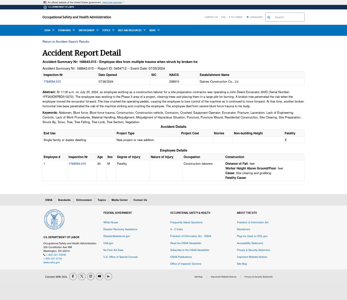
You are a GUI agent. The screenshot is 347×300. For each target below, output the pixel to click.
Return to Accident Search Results (65, 41)
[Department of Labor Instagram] (91, 276)
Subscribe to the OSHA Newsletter (189, 250)
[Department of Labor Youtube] (99, 276)
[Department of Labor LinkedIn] (108, 276)
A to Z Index (235, 17)
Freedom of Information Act (252, 222)
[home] (54, 219)
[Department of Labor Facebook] (73, 276)
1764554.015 (52, 81)
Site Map (242, 263)
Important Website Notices (252, 257)
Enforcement (84, 200)
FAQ (223, 17)
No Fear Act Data (113, 250)
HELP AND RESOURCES (130, 30)
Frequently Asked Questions (186, 222)
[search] (268, 17)
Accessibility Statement (250, 243)
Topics (102, 200)
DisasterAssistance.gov (116, 236)
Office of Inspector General (185, 263)
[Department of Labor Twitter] (82, 276)
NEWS (152, 30)
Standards (64, 200)
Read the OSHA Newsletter (185, 243)
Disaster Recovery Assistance (120, 229)
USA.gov (108, 243)
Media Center (120, 200)
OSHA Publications (181, 257)
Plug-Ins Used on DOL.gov (252, 236)
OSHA (47, 30)
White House (110, 222)
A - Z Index (176, 229)
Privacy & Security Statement (253, 250)
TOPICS (106, 30)
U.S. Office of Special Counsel (120, 257)
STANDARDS (64, 30)
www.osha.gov (51, 262)
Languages (256, 17)
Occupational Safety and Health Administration (76, 17)
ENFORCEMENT (87, 30)
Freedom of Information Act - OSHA (190, 236)
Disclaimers (243, 229)
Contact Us (211, 17)
